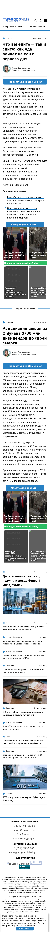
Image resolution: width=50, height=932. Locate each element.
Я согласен (24, 928)
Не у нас (9, 38)
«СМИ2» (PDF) (38, 912)
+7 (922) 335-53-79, (23, 848)
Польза (9, 793)
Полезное (9, 737)
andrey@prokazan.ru (23, 830)
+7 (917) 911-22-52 (23, 825)
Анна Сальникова (21, 68)
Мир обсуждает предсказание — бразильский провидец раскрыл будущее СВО (25, 200)
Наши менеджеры (24, 838)
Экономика (10, 322)
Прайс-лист (24, 834)
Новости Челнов (12, 572)
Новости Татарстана (14, 637)
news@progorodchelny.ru (23, 852)
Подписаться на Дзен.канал (25, 81)
